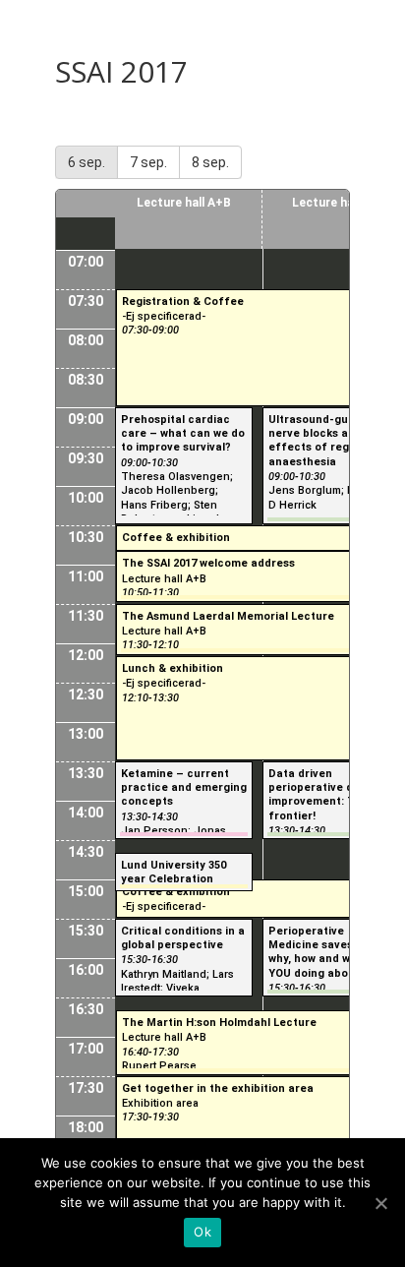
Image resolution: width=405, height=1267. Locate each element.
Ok (202, 1231)
